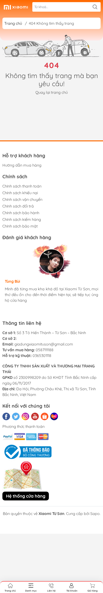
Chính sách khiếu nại (20, 192)
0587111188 (44, 349)
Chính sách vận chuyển (22, 199)
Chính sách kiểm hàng (21, 219)
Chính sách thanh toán (21, 186)
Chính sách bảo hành (20, 212)
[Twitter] (16, 416)
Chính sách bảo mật (20, 226)
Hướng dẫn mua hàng (21, 165)
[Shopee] (44, 416)
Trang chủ (13, 23)
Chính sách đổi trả (18, 206)
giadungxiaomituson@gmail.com (43, 344)
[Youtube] (35, 416)
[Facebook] (6, 416)
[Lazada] (54, 416)
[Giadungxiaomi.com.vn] (16, 7)
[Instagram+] (25, 416)
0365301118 (42, 355)
